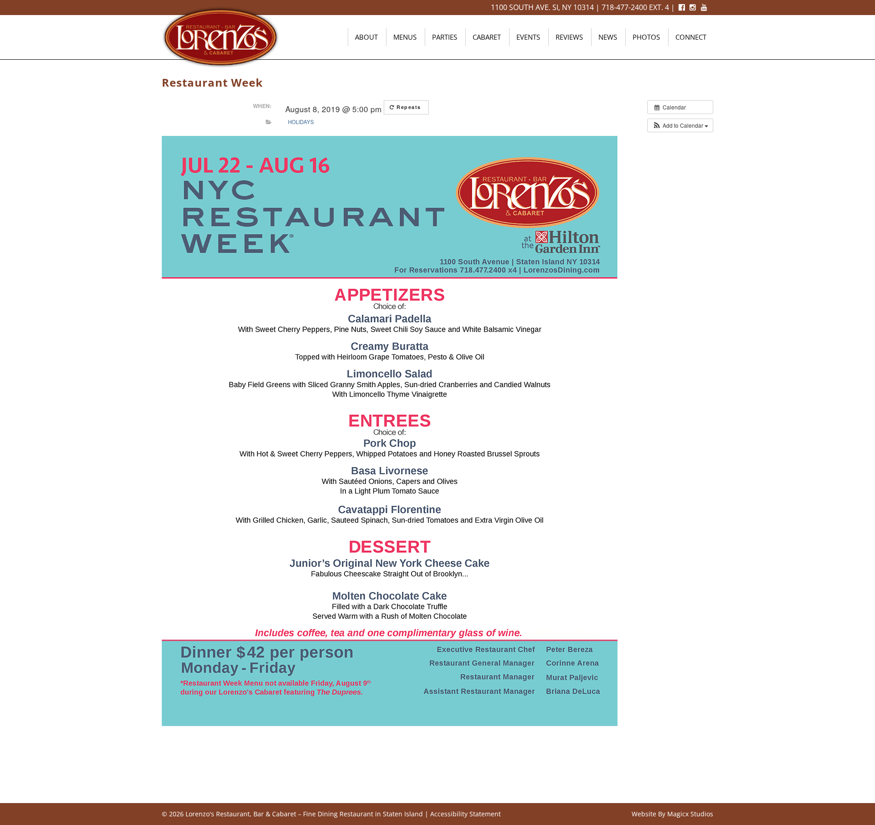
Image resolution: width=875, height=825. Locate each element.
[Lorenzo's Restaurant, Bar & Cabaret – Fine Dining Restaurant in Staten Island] (220, 36)
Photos (646, 37)
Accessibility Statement (465, 813)
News (607, 37)
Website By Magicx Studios (672, 813)
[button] (680, 125)
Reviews (569, 37)
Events (528, 37)
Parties (444, 37)
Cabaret (487, 37)
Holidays (301, 121)
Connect (690, 37)
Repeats (409, 107)
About (366, 37)
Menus (405, 37)
